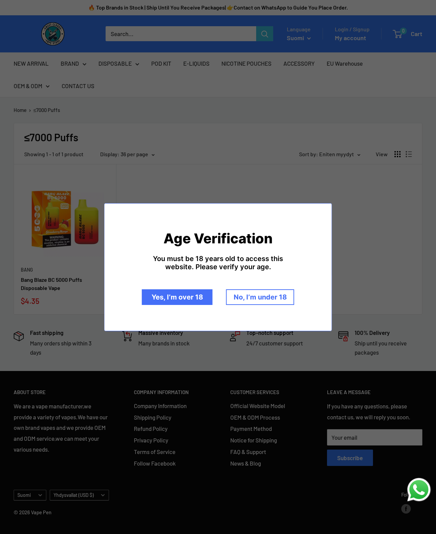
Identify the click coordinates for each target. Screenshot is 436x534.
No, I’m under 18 (260, 297)
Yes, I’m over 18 (177, 297)
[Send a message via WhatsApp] (419, 489)
